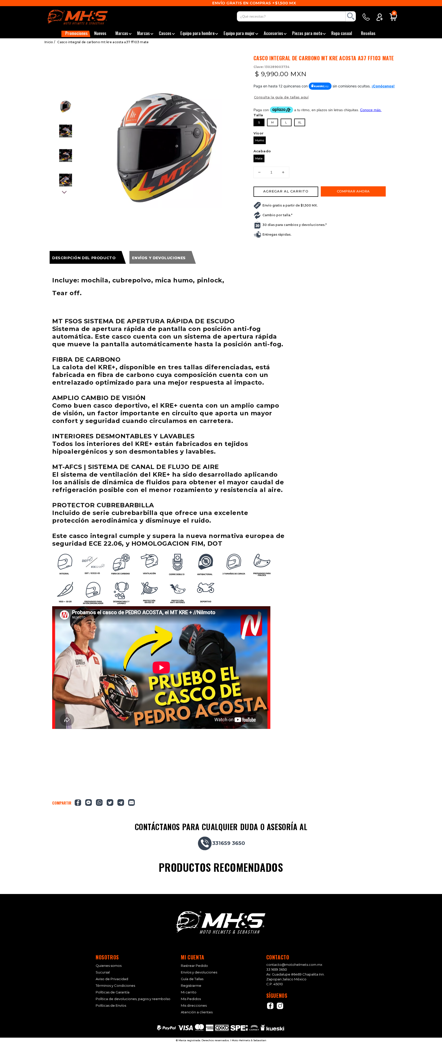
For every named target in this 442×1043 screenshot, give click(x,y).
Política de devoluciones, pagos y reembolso (133, 999)
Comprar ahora (353, 191)
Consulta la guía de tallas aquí (281, 97)
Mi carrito (188, 992)
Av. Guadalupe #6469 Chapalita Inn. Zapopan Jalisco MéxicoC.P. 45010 (295, 979)
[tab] (88, 257)
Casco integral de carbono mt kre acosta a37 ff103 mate (103, 42)
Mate (258, 158)
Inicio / (50, 42)
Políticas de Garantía (112, 992)
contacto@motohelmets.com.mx (294, 964)
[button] (75, 33)
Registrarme (191, 986)
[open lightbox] (166, 148)
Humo (259, 140)
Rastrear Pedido (194, 966)
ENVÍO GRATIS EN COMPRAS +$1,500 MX (221, 3)
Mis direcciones (194, 1005)
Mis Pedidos (191, 999)
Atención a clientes (197, 1012)
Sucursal (103, 972)
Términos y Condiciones (115, 986)
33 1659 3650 (276, 969)
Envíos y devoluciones (199, 972)
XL (299, 122)
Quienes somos (108, 966)
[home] (84, 17)
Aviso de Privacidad (112, 979)
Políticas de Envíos (111, 1005)
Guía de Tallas (192, 979)
